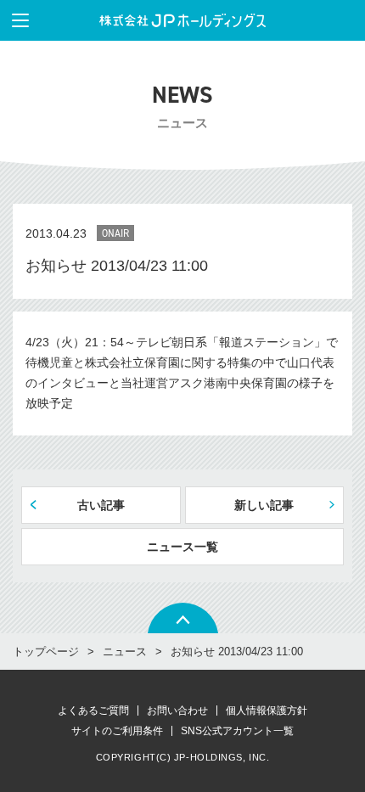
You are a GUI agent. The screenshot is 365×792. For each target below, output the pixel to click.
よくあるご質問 (93, 710)
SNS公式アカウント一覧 (237, 731)
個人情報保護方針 (266, 710)
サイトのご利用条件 (117, 731)
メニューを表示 (20, 20)
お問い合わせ (177, 710)
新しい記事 (264, 505)
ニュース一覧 (182, 546)
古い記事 (101, 505)
